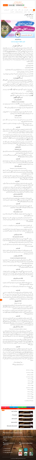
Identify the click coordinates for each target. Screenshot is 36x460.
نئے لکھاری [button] (25, 12)
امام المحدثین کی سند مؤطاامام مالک (14, 415)
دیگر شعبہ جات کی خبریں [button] (6, 10)
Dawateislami (11, 5)
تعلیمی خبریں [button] (12, 10)
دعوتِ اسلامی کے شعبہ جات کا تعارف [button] (19, 12)
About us (5, 439)
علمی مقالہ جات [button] (12, 12)
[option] (18, 412)
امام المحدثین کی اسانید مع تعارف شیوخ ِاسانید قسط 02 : (12, 418)
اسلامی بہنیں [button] (33, 12)
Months (5, 5)
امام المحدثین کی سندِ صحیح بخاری (14, 411)
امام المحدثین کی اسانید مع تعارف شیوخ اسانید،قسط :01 (12, 426)
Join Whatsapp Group (19, 5)
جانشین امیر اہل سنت (26, 10)
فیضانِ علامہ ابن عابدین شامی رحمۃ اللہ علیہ (13, 422)
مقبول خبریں (18, 408)
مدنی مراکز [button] (16, 10)
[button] (2, 410)
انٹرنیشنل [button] (19, 10)
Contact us (5, 440)
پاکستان (22, 10)
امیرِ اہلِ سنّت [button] (31, 10)
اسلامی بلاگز (29, 12)
